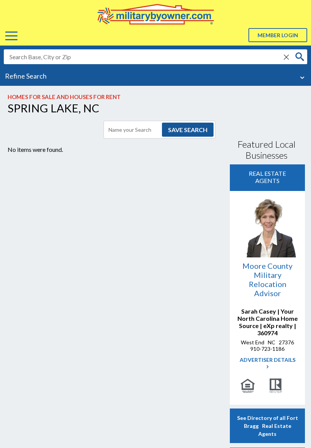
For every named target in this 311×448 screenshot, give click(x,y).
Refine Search (26, 76)
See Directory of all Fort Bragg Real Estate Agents (267, 426)
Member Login (278, 35)
